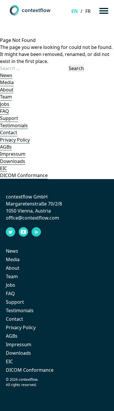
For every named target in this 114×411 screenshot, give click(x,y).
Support (9, 118)
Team (6, 97)
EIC (3, 168)
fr (88, 11)
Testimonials (14, 125)
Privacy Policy (15, 140)
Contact (8, 132)
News (6, 75)
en (74, 11)
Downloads (12, 161)
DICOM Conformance (24, 175)
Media (7, 82)
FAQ (4, 111)
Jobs (4, 104)
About (6, 89)
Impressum (12, 154)
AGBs (6, 147)
